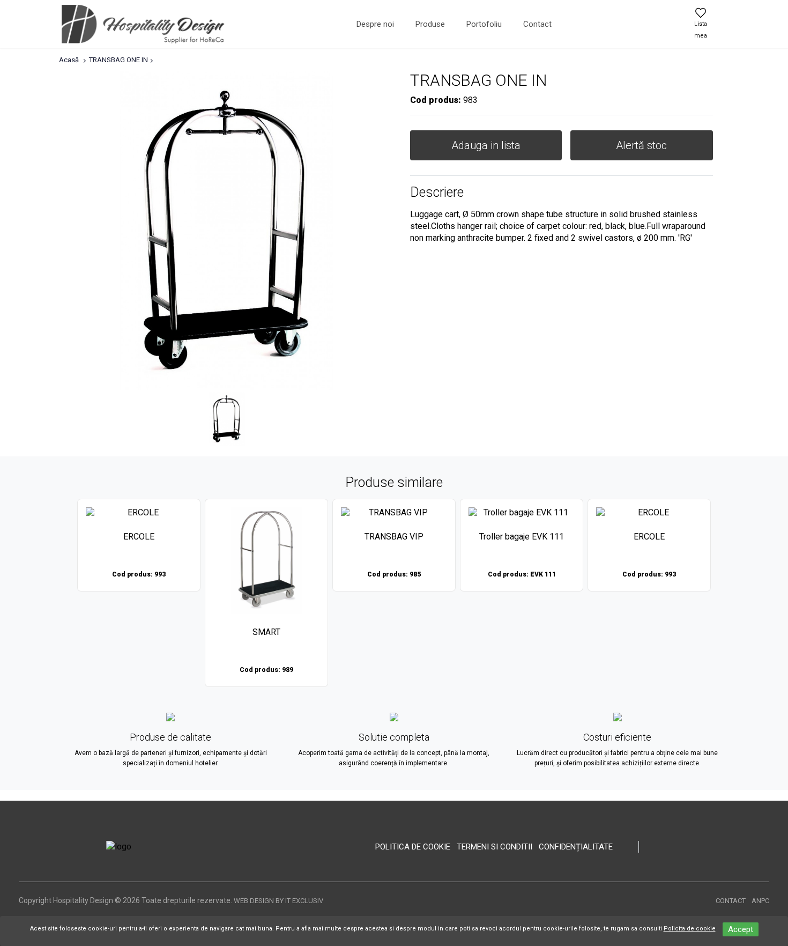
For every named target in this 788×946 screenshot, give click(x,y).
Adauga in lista (486, 145)
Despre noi (375, 24)
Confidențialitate (576, 847)
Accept (740, 929)
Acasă (69, 60)
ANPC (760, 901)
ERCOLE (138, 536)
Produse (430, 24)
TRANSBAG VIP (394, 536)
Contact (537, 24)
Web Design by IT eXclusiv (278, 901)
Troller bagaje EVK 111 (521, 536)
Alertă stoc (641, 145)
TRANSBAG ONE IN (118, 60)
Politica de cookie (412, 847)
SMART (266, 632)
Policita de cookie (690, 928)
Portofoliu (484, 24)
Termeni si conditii (494, 847)
